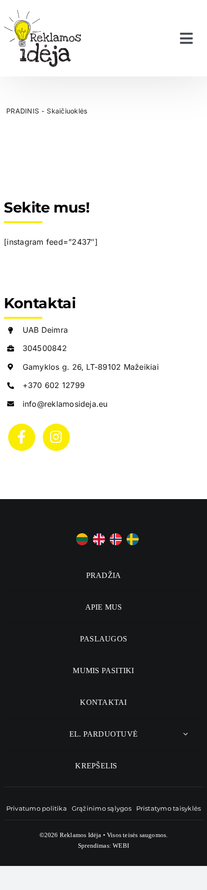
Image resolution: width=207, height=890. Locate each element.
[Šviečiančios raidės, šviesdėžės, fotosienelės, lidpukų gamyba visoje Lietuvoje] (42, 13)
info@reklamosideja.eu (65, 404)
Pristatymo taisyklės (168, 808)
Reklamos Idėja (81, 835)
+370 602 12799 (54, 385)
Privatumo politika (36, 808)
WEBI (121, 845)
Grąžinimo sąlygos (101, 808)
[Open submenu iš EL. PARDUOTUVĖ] (185, 734)
